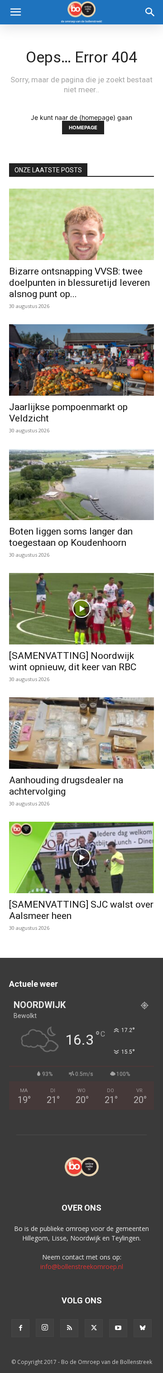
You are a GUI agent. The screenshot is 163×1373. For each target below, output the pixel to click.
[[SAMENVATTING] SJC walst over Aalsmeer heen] (81, 857)
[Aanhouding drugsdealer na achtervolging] (81, 733)
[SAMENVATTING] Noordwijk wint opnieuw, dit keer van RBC (72, 661)
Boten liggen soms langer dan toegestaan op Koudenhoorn (71, 537)
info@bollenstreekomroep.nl (81, 1266)
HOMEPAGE (83, 127)
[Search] (150, 12)
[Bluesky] (143, 1328)
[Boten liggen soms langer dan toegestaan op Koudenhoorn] (81, 484)
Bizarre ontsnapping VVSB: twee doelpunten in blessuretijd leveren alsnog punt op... (79, 282)
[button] (15, 12)
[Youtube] (118, 1328)
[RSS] (69, 1328)
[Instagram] (45, 1328)
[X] (94, 1328)
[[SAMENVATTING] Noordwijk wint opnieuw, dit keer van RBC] (81, 608)
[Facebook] (20, 1328)
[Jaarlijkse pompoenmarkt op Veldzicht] (81, 360)
